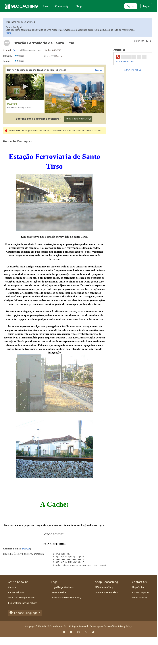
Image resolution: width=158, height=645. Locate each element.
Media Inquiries (139, 597)
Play (45, 6)
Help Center (138, 587)
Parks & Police (59, 592)
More (8, 32)
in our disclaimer (93, 130)
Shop (79, 6)
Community (61, 6)
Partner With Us (16, 592)
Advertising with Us (132, 70)
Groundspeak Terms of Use (103, 626)
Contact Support (140, 592)
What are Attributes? (125, 61)
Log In (146, 6)
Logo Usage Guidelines (63, 587)
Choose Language (25, 613)
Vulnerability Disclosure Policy (66, 597)
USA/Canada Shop (104, 587)
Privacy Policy (125, 626)
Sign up (130, 6)
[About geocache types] (6, 43)
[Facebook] (64, 632)
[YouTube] (71, 632)
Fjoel (15, 50)
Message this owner (33, 50)
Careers (12, 587)
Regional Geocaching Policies (22, 602)
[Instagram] (78, 632)
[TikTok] (93, 632)
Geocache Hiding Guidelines (22, 597)
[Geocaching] (21, 6)
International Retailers (106, 592)
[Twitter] (86, 632)
